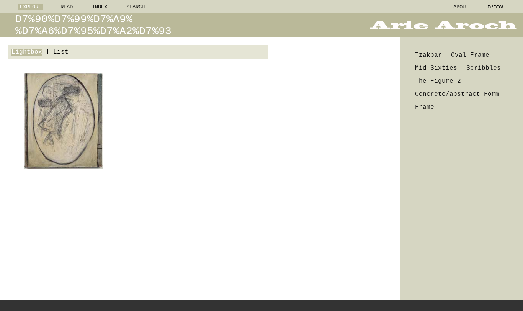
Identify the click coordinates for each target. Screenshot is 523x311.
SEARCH (135, 7)
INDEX (99, 7)
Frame (424, 107)
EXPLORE (30, 7)
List (61, 52)
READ (66, 7)
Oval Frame (470, 55)
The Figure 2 (438, 81)
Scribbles (483, 68)
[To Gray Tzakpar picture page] (63, 121)
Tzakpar (428, 55)
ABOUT (461, 7)
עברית (495, 7)
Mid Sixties (436, 68)
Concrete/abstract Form (457, 94)
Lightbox (26, 52)
